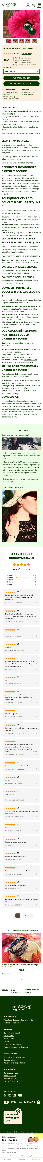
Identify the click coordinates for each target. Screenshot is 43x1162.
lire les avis (26, 53)
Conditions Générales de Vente (14, 1132)
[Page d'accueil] (9, 5)
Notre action (9, 1038)
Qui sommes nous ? (12, 1033)
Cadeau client (10, 1060)
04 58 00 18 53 (10, 1076)
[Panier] (33, 5)
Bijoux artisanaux (28, 92)
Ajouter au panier (21, 78)
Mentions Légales (31, 1132)
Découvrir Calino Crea (13, 487)
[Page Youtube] (20, 1095)
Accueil (5, 989)
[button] (38, 41)
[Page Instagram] (9, 1095)
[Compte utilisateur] (28, 5)
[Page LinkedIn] (14, 1095)
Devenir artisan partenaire (15, 1063)
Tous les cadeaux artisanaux (16, 1047)
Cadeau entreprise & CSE (14, 1057)
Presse (6, 1041)
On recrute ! (9, 1036)
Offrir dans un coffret (21, 83)
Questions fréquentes (13, 1044)
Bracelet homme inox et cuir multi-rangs (20, 964)
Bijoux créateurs (27, 94)
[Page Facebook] (5, 1095)
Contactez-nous (11, 1073)
